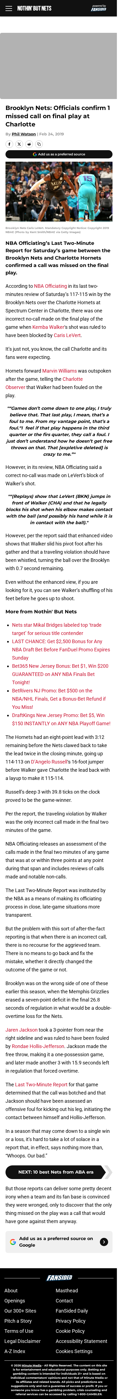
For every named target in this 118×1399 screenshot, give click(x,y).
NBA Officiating (50, 286)
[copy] (39, 144)
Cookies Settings (74, 1351)
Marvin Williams (59, 371)
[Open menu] (8, 8)
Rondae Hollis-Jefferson (38, 1046)
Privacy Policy (71, 1321)
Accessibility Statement (81, 1341)
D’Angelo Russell (49, 762)
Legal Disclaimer (22, 1341)
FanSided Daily (72, 1311)
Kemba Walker (48, 327)
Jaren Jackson (21, 1030)
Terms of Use (18, 1331)
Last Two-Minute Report (41, 1084)
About (11, 1290)
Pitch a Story (18, 1321)
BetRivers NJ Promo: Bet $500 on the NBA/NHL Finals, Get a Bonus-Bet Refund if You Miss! (59, 699)
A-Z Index (14, 1351)
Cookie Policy (70, 1331)
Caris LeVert (67, 335)
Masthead (67, 1290)
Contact (64, 1301)
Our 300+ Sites (20, 1311)
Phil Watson (24, 134)
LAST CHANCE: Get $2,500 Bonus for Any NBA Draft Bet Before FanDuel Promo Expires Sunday (61, 649)
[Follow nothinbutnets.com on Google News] (104, 1242)
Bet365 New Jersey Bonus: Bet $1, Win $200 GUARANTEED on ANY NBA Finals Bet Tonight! (60, 674)
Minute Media (31, 1365)
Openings (14, 1301)
